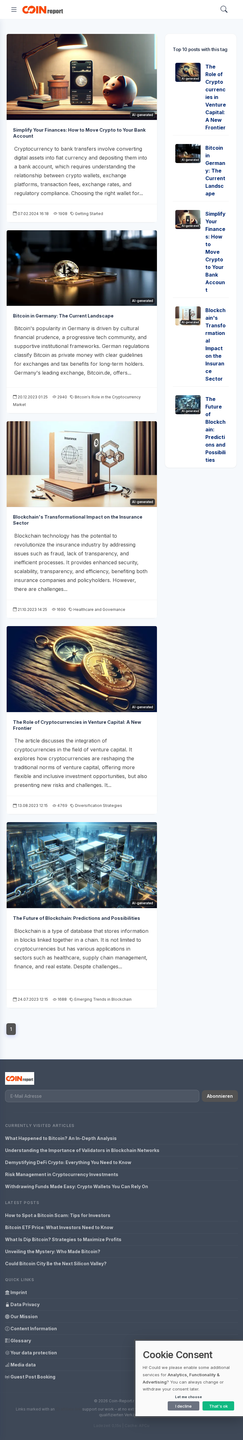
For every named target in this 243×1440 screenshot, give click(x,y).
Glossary (20, 1340)
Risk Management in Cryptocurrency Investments (61, 1174)
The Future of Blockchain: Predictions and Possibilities (76, 918)
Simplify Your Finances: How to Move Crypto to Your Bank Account (215, 252)
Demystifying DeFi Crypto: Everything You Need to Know (68, 1162)
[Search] (224, 9)
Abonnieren (220, 1096)
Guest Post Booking (32, 1376)
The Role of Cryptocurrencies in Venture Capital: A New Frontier (215, 97)
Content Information (33, 1328)
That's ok (218, 1406)
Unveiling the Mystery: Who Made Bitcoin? (52, 1251)
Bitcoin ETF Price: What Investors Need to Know (59, 1227)
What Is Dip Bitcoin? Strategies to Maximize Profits (63, 1239)
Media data (22, 1364)
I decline (183, 1406)
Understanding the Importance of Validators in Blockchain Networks (82, 1150)
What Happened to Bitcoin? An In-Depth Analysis (61, 1138)
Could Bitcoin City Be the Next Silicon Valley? (56, 1263)
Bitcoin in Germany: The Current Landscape (63, 315)
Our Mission (23, 1316)
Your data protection (33, 1352)
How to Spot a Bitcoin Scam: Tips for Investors (57, 1215)
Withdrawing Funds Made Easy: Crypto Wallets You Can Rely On (76, 1186)
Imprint (18, 1292)
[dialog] (189, 1378)
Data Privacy (24, 1304)
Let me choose (188, 1397)
